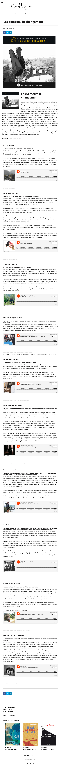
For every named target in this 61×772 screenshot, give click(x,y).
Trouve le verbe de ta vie (29, 749)
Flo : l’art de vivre (12, 188)
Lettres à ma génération (47, 749)
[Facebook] (25, 763)
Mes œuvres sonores (8, 28)
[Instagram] (36, 763)
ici (55, 354)
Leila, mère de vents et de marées (15, 683)
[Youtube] (33, 763)
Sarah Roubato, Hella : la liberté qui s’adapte (22, 630)
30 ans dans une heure (11, 749)
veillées (28, 354)
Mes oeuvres (8, 747)
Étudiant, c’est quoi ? (9, 707)
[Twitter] (27, 763)
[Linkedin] (30, 763)
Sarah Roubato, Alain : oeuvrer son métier (21, 400)
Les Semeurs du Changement (8, 312)
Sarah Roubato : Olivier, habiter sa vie (20, 312)
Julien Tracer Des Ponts (13, 259)
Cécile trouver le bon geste (19, 578)
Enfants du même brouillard (9, 713)
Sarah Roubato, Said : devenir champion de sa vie (23, 352)
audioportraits (5, 188)
